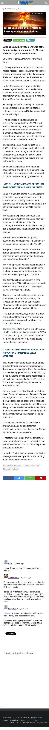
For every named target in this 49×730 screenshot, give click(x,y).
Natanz (15, 469)
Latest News (6, 718)
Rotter (23, 720)
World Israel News (27, 723)
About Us (16, 718)
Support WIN (32, 720)
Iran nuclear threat (31, 465)
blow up (16, 111)
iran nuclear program (12, 465)
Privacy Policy (36, 718)
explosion (34, 283)
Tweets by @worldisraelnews (18, 653)
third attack (12, 329)
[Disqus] (24, 519)
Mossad (6, 469)
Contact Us (25, 718)
